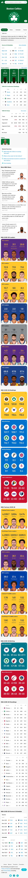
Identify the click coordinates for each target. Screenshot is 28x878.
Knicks (7, 714)
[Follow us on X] (17, 875)
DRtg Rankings (6, 421)
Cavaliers (9, 102)
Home (5, 864)
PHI (12, 846)
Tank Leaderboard (7, 477)
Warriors (8, 789)
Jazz (7, 805)
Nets (8, 105)
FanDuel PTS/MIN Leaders (9, 593)
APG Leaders (5, 284)
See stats (23, 111)
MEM (21, 820)
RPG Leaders (5, 263)
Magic (8, 95)
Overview (4, 30)
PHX (11, 820)
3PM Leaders (5, 346)
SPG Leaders (5, 305)
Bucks (8, 92)
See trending (7, 163)
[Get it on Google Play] (14, 875)
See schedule (22, 45)
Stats (11, 30)
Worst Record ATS (7, 672)
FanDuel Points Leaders (8, 510)
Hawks (7, 724)
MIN (11, 826)
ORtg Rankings (6, 393)
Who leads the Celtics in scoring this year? (12, 152)
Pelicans (8, 792)
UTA (21, 830)
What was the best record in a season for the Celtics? (15, 159)
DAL (21, 826)
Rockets (8, 773)
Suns (7, 780)
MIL (12, 856)
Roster (25, 30)
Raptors (8, 721)
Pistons (8, 708)
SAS (21, 823)
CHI (15, 60)
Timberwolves (9, 776)
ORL (16, 63)
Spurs (7, 763)
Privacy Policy (7, 870)
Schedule (18, 30)
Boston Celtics (14, 8)
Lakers (7, 770)
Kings (7, 802)
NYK (16, 51)
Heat (7, 737)
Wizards (8, 753)
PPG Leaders (5, 240)
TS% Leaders (5, 367)
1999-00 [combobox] (4, 33)
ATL (12, 852)
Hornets (8, 734)
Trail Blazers (9, 783)
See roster (24, 68)
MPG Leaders (5, 573)
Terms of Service (5, 868)
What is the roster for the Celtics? (13, 156)
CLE (11, 830)
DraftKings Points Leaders (9, 531)
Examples (21, 864)
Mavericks (8, 796)
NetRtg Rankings (6, 449)
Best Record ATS (6, 644)
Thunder (8, 760)
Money (10, 864)
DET (11, 833)
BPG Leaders (5, 326)
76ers (7, 727)
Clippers (8, 786)
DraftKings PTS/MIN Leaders (10, 616)
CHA (16, 57)
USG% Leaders (6, 552)
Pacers (8, 750)
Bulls (7, 743)
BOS (12, 843)
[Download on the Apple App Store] (10, 875)
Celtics (8, 711)
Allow (24, 869)
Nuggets (8, 767)
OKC (21, 833)
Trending (15, 864)
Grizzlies (8, 799)
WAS (16, 54)
